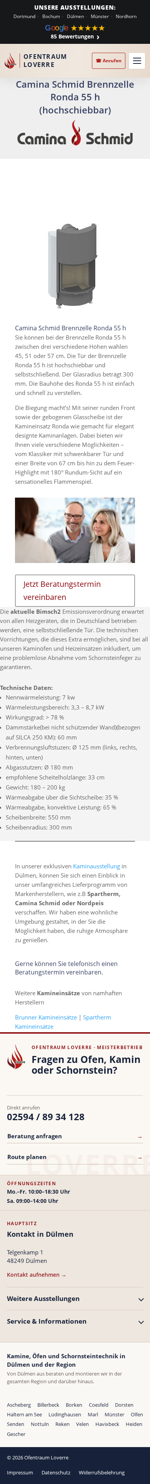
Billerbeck (48, 1404)
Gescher (16, 1434)
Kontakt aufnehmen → (37, 1274)
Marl (93, 1414)
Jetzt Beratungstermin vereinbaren (62, 590)
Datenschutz (56, 1472)
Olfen (137, 1414)
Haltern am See (24, 1414)
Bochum (51, 16)
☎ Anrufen (109, 60)
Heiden (134, 1424)
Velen (82, 1424)
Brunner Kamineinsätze (46, 1017)
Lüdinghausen (64, 1414)
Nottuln (40, 1424)
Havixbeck (107, 1424)
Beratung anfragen (75, 1136)
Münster (100, 16)
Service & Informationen (47, 1321)
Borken (74, 1404)
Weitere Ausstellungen (43, 1298)
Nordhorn (126, 16)
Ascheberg (19, 1404)
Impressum (20, 1472)
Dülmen (75, 16)
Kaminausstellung (96, 866)
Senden (15, 1424)
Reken (62, 1424)
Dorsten (124, 1404)
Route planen (75, 1157)
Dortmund (24, 16)
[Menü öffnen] (136, 60)
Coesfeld (98, 1404)
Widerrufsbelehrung (102, 1472)
